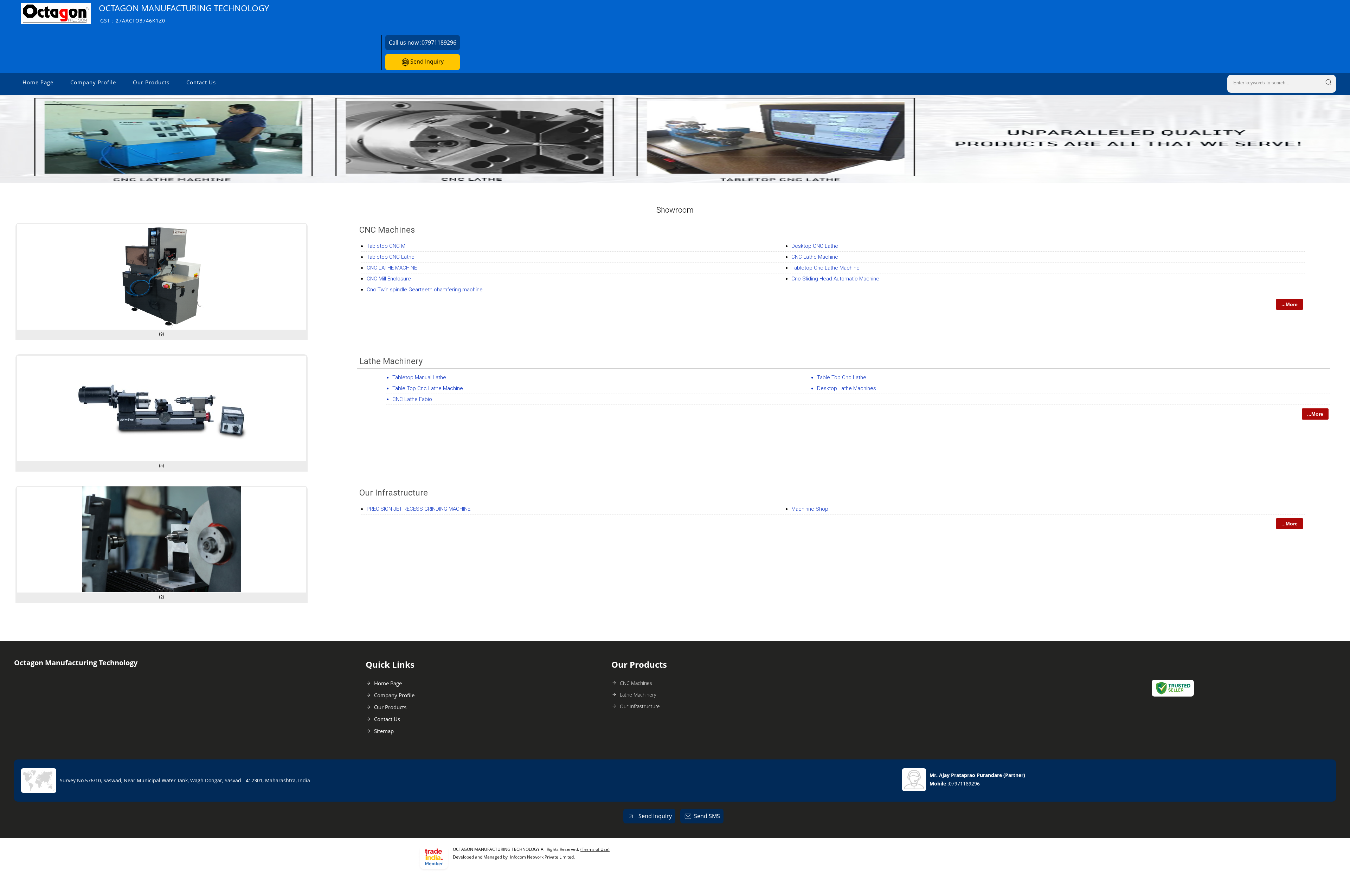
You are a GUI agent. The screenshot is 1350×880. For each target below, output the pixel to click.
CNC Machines (387, 230)
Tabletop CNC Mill (388, 246)
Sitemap (384, 731)
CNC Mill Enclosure (389, 279)
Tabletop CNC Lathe (390, 257)
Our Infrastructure (393, 493)
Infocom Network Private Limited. (542, 857)
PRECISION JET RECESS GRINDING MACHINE (418, 509)
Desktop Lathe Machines (846, 388)
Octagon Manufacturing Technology (184, 13)
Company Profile (93, 82)
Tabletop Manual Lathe (419, 377)
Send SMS (707, 816)
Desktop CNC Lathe (814, 246)
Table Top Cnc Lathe (841, 377)
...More (1289, 304)
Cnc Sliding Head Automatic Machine (835, 279)
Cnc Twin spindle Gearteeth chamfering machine (425, 289)
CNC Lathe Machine (814, 257)
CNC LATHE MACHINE (392, 268)
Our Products (151, 82)
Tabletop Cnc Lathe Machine (825, 268)
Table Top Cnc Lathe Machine (427, 388)
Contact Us (201, 82)
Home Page (37, 82)
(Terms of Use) (595, 849)
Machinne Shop (809, 509)
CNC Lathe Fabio (412, 399)
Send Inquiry (426, 61)
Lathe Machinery (391, 361)
